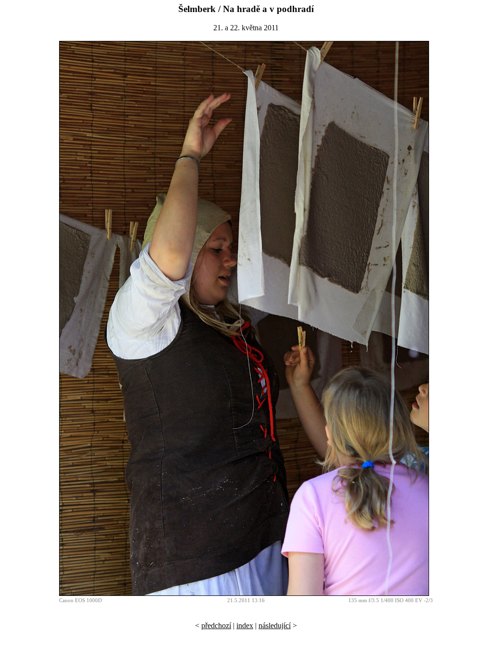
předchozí (216, 625)
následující (274, 625)
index (244, 625)
